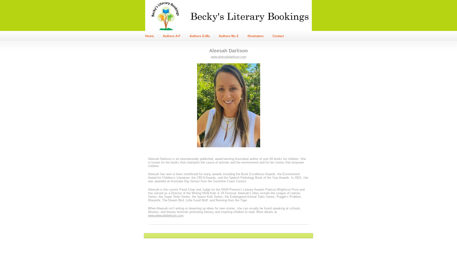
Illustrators (255, 36)
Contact (278, 36)
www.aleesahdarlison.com (228, 57)
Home (149, 36)
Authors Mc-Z (228, 36)
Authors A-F (171, 36)
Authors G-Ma (199, 36)
